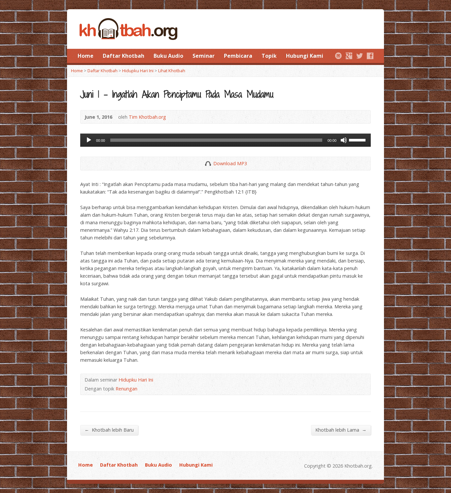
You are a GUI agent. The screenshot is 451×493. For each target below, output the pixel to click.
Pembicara (238, 55)
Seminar (203, 55)
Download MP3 (230, 163)
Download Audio (208, 163)
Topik (269, 55)
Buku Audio (168, 55)
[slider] (358, 139)
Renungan (126, 388)
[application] (225, 140)
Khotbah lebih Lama (340, 429)
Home (85, 55)
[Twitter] (359, 55)
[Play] (89, 140)
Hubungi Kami (304, 55)
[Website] (338, 55)
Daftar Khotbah (123, 55)
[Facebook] (370, 55)
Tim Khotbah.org (147, 117)
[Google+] (349, 55)
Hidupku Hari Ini (138, 71)
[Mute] (343, 140)
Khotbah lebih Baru (109, 429)
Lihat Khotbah (171, 71)
